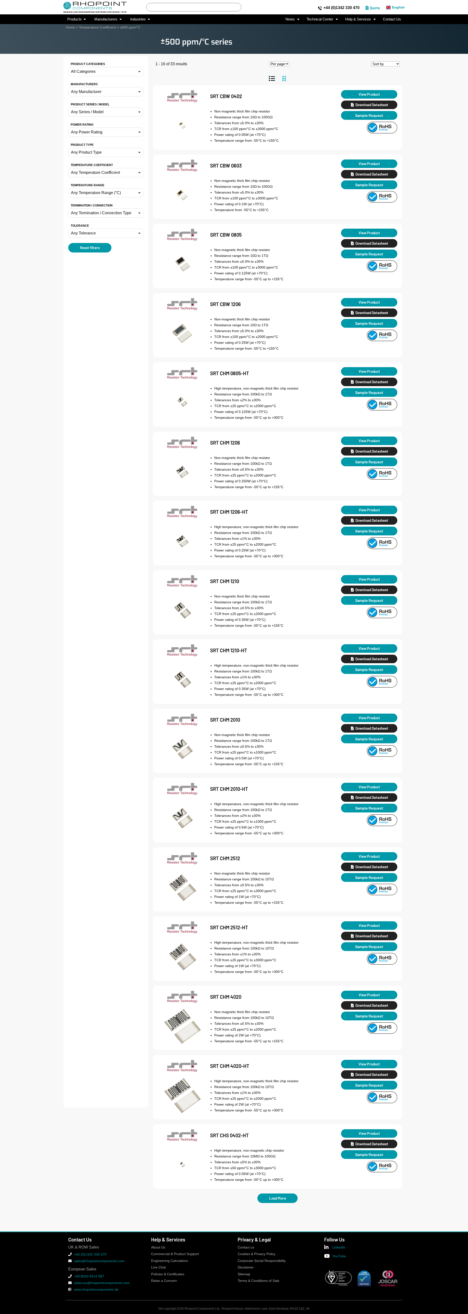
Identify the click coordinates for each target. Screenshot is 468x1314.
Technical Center (320, 19)
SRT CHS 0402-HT (229, 1135)
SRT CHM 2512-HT (229, 927)
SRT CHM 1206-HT (229, 512)
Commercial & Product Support (175, 1254)
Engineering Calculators (169, 1261)
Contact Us (392, 19)
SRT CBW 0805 (226, 235)
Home (70, 27)
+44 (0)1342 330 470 (341, 8)
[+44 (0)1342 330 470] (320, 8)
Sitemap (244, 1274)
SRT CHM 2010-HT (229, 789)
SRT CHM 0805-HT (229, 373)
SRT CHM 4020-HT (229, 1066)
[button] (105, 71)
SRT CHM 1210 (224, 581)
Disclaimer (246, 1267)
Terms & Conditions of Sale (258, 1281)
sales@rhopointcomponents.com (99, 1261)
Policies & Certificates (167, 1274)
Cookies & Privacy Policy (256, 1254)
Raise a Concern (164, 1281)
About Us (158, 1247)
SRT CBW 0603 (226, 165)
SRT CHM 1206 (225, 443)
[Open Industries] (149, 19)
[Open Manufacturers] (120, 19)
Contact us (246, 1247)
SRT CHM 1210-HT (228, 650)
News (290, 19)
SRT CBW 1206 (225, 304)
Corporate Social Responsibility (262, 1261)
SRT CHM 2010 (225, 720)
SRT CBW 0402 (226, 96)
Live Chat (158, 1267)
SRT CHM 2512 (225, 858)
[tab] (272, 78)
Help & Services (358, 19)
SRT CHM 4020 (225, 997)
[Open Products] (85, 19)
